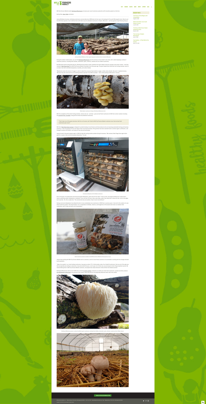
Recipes (130, 6)
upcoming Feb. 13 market (64, 115)
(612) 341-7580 (88, 400)
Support (144, 6)
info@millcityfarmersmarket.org (97, 400)
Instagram (148, 401)
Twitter (143, 401)
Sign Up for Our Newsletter (103, 395)
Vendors (126, 6)
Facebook (146, 401)
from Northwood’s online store (64, 272)
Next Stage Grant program (68, 127)
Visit (122, 6)
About (135, 6)
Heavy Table (65, 14)
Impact (139, 6)
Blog (148, 6)
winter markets (87, 270)
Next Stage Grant (65, 66)
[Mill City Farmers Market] (80, 3)
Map (103, 400)
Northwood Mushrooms (77, 11)
